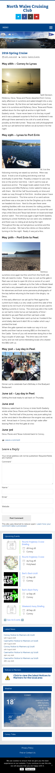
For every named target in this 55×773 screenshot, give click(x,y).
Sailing (24, 57)
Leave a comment (12, 440)
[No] (52, 765)
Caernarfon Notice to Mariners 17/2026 (21, 641)
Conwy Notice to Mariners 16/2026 (19, 635)
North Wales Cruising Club (27, 8)
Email (5, 497)
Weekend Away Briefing (33, 606)
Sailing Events (34, 57)
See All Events (13, 620)
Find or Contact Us (27, 753)
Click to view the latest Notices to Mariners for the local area (32, 676)
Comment (7, 462)
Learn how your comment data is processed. (26, 525)
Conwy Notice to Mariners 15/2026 (19, 646)
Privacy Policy (27, 748)
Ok (22, 769)
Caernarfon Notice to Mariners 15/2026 (21, 652)
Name (5, 487)
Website (5, 507)
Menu (5, 27)
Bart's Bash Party (30, 590)
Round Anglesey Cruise (33, 557)
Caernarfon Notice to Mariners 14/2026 (21, 658)
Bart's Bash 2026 (30, 573)
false (27, 725)
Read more (30, 769)
